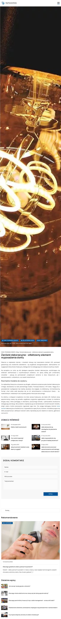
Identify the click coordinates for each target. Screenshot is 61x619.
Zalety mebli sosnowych (18, 427)
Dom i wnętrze (42, 340)
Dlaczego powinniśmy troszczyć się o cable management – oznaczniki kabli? (31, 600)
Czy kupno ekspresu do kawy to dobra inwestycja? (24, 615)
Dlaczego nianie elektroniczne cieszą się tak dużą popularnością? (28, 593)
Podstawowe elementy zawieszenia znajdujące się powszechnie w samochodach (33, 607)
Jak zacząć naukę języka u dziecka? (19, 586)
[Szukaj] (3, 510)
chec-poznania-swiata (11, 340)
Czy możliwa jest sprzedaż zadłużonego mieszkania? (20, 567)
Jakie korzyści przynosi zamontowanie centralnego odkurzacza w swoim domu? (50, 449)
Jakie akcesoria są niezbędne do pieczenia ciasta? (49, 429)
